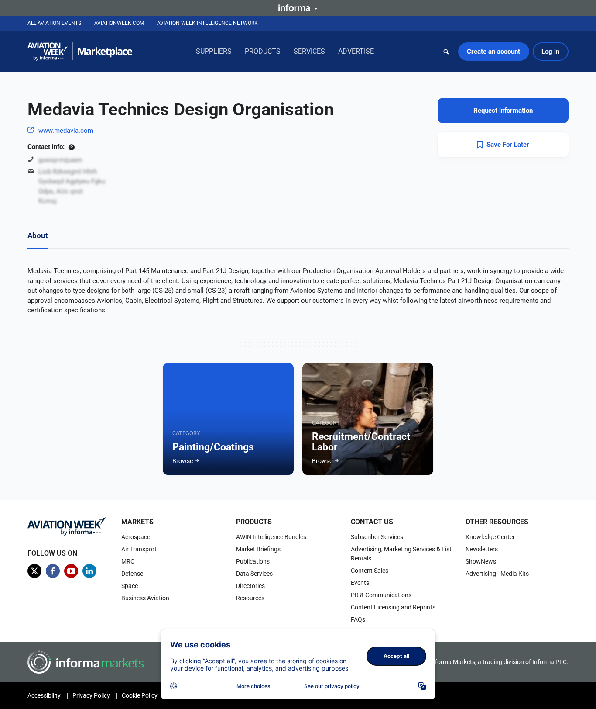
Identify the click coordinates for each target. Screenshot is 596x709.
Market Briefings (258, 549)
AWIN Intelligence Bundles (271, 536)
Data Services (254, 573)
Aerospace (135, 536)
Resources (250, 598)
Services (309, 51)
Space (129, 585)
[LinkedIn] (89, 571)
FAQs (358, 619)
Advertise (356, 51)
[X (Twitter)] (34, 571)
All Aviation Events (54, 23)
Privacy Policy (91, 695)
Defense (132, 573)
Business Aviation (145, 598)
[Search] (446, 51)
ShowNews (481, 561)
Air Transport (139, 549)
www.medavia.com (65, 131)
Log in (550, 51)
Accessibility (44, 695)
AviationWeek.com (119, 23)
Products (263, 51)
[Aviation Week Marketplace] (79, 51)
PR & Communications (381, 594)
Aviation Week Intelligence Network (207, 23)
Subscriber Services (377, 536)
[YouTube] (71, 571)
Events (360, 582)
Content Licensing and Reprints (393, 607)
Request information (503, 110)
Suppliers (214, 51)
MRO (128, 561)
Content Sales (369, 570)
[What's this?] (71, 147)
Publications (253, 561)
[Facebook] (53, 571)
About (37, 235)
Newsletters (482, 549)
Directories (250, 585)
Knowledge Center (490, 536)
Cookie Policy (140, 695)
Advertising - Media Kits (497, 573)
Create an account (493, 51)
